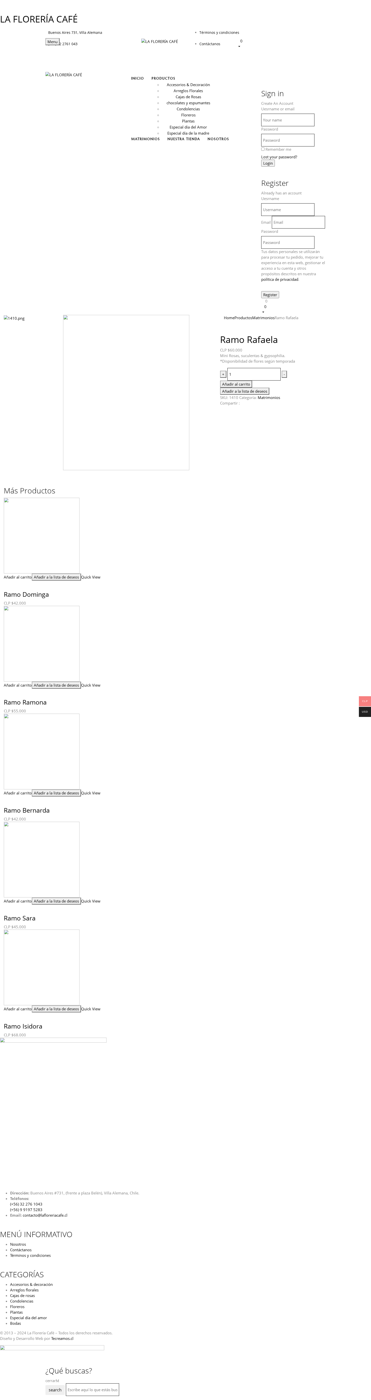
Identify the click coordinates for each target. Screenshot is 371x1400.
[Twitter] (226, 410)
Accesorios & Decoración (188, 84)
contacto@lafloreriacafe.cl (45, 1215)
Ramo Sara (20, 918)
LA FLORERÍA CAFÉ (39, 19)
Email (266, 222)
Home (229, 317)
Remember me (278, 149)
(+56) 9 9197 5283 (26, 1209)
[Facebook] (222, 410)
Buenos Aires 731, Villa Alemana (75, 32)
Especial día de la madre (188, 133)
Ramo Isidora (23, 1026)
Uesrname (270, 198)
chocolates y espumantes (188, 102)
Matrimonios (263, 317)
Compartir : (230, 403)
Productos (243, 317)
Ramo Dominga (26, 594)
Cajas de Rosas (188, 96)
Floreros (188, 114)
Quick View (91, 577)
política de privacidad (279, 279)
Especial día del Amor (188, 127)
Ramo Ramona (25, 702)
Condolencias (188, 108)
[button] (281, 43)
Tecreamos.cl (62, 1338)
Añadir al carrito (236, 384)
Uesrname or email (278, 108)
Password (269, 129)
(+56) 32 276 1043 (26, 1204)
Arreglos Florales (188, 90)
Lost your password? (279, 156)
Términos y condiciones (219, 32)
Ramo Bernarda (27, 810)
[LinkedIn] (229, 410)
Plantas (188, 120)
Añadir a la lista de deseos (244, 391)
